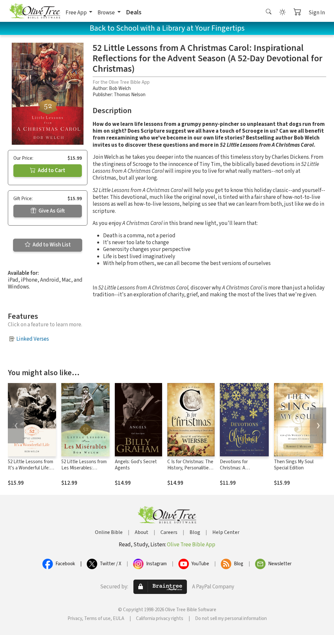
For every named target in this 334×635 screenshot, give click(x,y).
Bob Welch (120, 88)
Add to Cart (51, 170)
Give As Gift (51, 211)
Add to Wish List (51, 245)
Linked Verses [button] (32, 339)
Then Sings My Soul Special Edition (293, 464)
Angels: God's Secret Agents (136, 464)
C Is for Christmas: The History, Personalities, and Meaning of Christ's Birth (190, 471)
